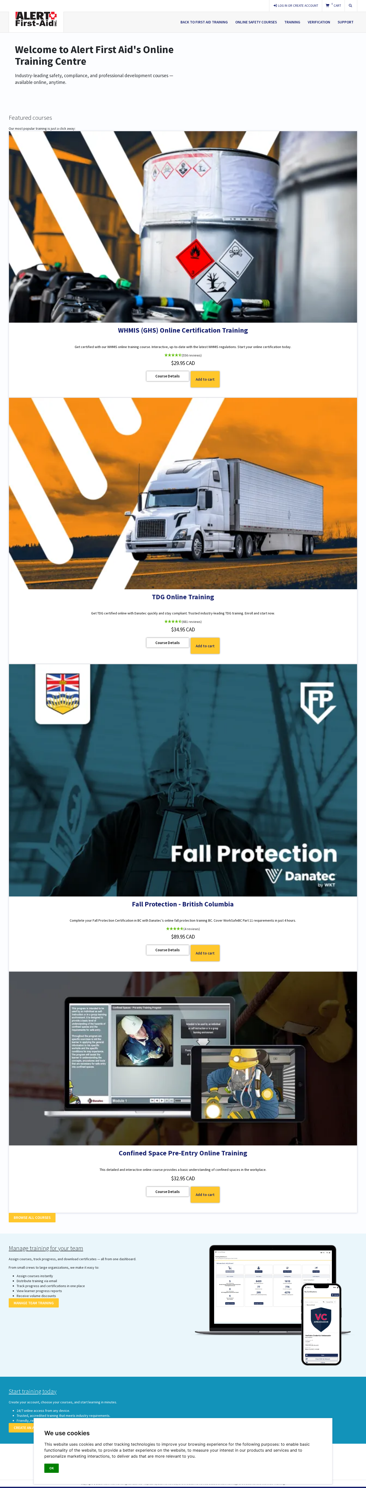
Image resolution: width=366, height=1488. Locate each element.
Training (292, 22)
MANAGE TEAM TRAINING (34, 1303)
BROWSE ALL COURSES (32, 1217)
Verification (319, 22)
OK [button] (51, 1468)
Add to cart (205, 379)
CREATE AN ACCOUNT (31, 1427)
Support (346, 22)
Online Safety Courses (256, 22)
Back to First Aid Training (204, 22)
